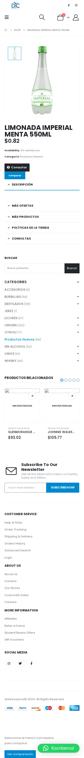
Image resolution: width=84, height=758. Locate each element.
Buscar (10, 258)
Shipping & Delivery (18, 536)
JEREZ (8, 311)
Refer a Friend (14, 626)
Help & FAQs (13, 522)
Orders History (14, 543)
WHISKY (10, 361)
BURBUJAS (12, 296)
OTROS (10, 332)
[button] (62, 380)
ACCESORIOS (14, 289)
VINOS (9, 353)
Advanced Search (17, 550)
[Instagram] (76, 5)
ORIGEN (10, 325)
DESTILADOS (13, 304)
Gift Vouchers (14, 639)
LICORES (10, 318)
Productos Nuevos (31, 156)
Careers (10, 581)
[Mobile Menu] (8, 17)
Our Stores (12, 588)
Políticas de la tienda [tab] (30, 228)
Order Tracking (15, 529)
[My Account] (76, 17)
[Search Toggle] (42, 17)
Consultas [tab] (21, 238)
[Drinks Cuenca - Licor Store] (15, 5)
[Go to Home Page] (6, 30)
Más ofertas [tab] (22, 206)
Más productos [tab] (25, 217)
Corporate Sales (16, 595)
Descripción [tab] (22, 184)
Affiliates (10, 619)
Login (8, 557)
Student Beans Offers (19, 633)
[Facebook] (69, 5)
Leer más (32, 396)
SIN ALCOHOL (14, 346)
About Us (10, 574)
